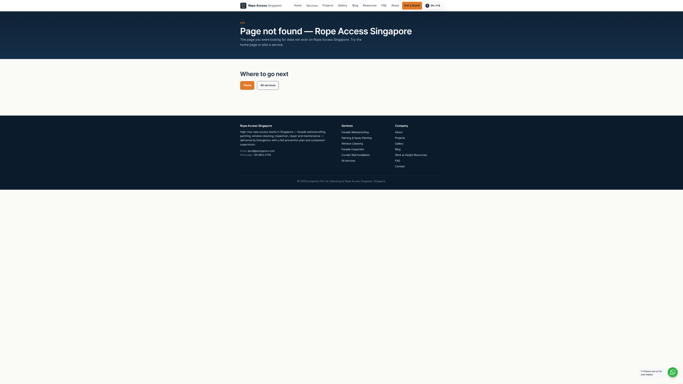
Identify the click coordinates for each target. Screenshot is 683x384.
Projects (327, 5)
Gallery (342, 5)
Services (312, 5)
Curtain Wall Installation (356, 155)
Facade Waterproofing (355, 132)
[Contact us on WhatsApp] (673, 372)
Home (297, 5)
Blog (355, 5)
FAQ (383, 5)
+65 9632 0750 (262, 154)
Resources (370, 5)
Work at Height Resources (411, 155)
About (395, 5)
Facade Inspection (353, 149)
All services (268, 85)
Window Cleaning (352, 143)
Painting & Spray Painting (357, 138)
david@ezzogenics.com (261, 151)
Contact (400, 166)
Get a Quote (412, 5)
